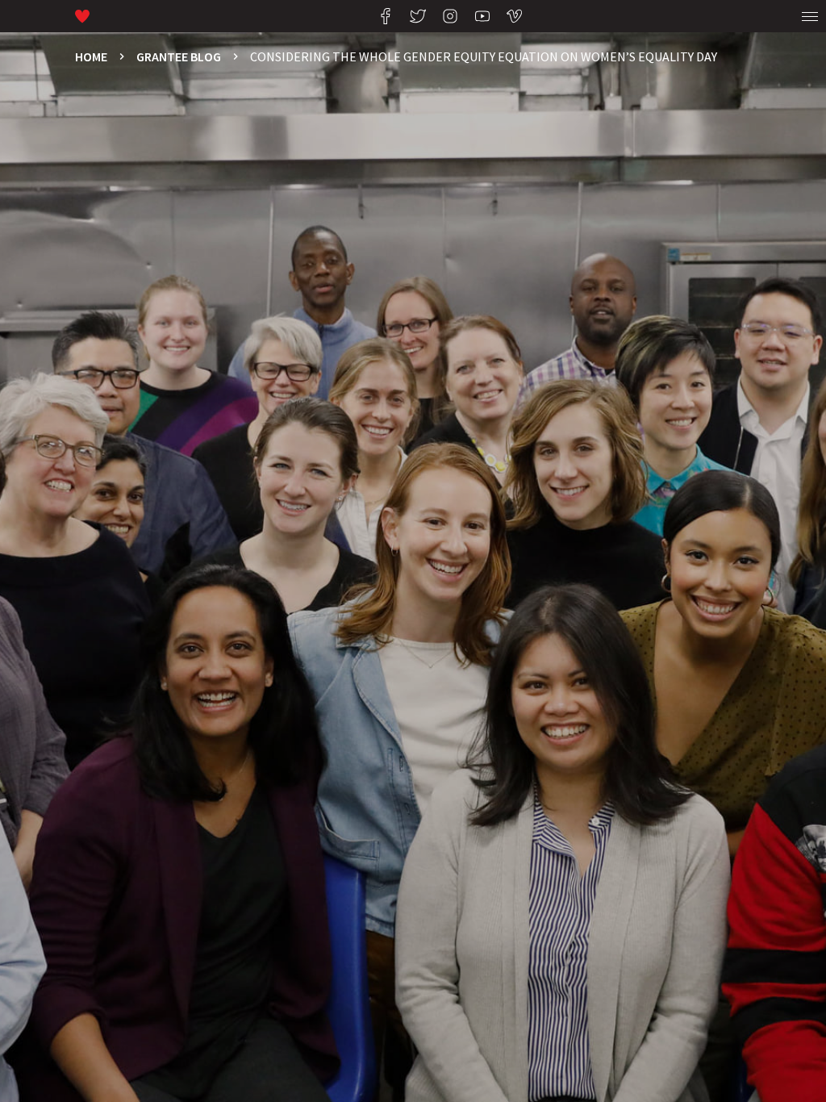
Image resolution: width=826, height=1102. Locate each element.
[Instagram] (450, 16)
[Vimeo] (515, 16)
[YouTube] (482, 16)
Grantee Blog (178, 56)
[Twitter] (418, 16)
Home (91, 56)
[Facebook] (386, 16)
